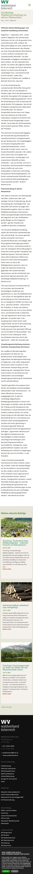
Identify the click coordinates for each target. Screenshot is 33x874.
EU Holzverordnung (7, 800)
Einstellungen (26, 863)
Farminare (4, 813)
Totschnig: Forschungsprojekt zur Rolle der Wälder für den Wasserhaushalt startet (16, 667)
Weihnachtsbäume (7, 774)
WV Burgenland (6, 833)
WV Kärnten (5, 835)
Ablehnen (14, 871)
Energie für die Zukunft (9, 779)
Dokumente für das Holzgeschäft (12, 797)
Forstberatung (6, 766)
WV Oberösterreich (7, 840)
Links (3, 781)
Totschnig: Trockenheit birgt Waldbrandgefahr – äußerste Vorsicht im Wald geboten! (15, 542)
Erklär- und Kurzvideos (8, 810)
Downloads (5, 823)
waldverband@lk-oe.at (10, 753)
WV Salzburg (5, 843)
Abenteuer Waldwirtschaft (10, 821)
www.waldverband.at (10, 755)
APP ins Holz (5, 818)
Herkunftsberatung (7, 776)
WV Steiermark (6, 845)
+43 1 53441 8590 (8, 746)
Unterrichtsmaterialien (9, 816)
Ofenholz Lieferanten (8, 768)
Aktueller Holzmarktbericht (10, 792)
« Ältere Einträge (6, 707)
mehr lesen (7, 569)
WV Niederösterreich (8, 838)
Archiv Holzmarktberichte (10, 795)
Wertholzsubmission (8, 771)
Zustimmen (5, 871)
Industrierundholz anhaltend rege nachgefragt (15, 606)
